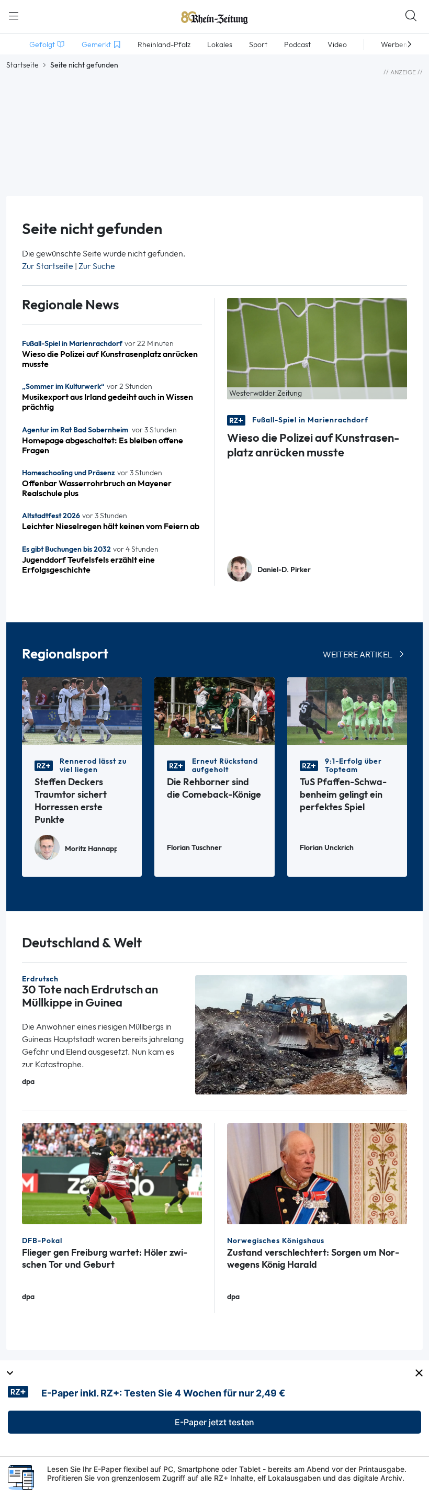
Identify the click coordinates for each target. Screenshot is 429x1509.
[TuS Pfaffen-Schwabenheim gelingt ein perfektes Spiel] (347, 710)
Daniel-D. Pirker (284, 570)
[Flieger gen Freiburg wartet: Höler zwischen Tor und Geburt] (112, 1172)
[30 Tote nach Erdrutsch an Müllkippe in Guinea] (301, 1034)
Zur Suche (96, 266)
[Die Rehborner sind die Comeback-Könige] (214, 710)
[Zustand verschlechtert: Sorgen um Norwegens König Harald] (317, 1172)
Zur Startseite (47, 266)
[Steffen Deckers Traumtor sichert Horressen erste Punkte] (82, 710)
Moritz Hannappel (91, 849)
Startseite (22, 65)
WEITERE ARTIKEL (357, 654)
